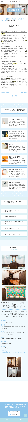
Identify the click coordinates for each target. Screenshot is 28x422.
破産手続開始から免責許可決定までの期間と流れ (14, 32)
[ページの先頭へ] (25, 415)
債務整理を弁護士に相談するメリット (11, 61)
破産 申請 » (24, 92)
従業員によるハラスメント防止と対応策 (11, 46)
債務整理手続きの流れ (7, 76)
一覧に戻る (14, 96)
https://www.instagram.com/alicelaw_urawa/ (13, 352)
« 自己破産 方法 (5, 92)
